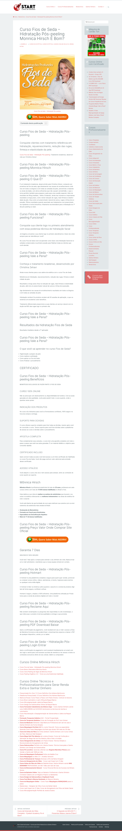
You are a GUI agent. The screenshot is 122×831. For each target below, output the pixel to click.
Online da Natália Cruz (39, 754)
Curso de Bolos (93, 171)
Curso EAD (92, 212)
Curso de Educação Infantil (94, 182)
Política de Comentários (103, 824)
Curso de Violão (93, 201)
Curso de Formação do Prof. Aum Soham (44, 720)
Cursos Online (93, 239)
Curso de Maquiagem (95, 190)
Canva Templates (94, 140)
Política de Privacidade (77, 824)
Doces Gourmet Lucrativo (93, 254)
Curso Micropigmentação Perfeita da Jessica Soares (37, 790)
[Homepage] (24, 7)
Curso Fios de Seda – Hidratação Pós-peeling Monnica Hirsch (40, 667)
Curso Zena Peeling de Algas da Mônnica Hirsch (36, 672)
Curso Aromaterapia (95, 160)
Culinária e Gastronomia (96, 147)
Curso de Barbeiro (94, 169)
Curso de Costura (94, 178)
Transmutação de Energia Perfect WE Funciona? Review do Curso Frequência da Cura (97, 99)
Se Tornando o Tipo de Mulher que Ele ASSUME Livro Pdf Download (96, 79)
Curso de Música (94, 192)
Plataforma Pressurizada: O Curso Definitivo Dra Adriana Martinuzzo (42, 695)
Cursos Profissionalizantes (65, 6)
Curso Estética (48, 44)
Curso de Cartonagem (95, 174)
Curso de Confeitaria (95, 176)
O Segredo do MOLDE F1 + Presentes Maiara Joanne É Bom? (64, 811)
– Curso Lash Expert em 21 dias (41, 761)
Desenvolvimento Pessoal (94, 250)
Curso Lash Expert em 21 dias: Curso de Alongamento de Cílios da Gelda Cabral (46, 788)
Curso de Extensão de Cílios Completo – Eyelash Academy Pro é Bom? (31, 812)
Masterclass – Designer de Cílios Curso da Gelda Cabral (38, 786)
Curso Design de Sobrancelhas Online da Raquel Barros (38, 704)
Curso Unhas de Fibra (95, 237)
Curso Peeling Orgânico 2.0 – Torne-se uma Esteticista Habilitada (41, 674)
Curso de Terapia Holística (94, 198)
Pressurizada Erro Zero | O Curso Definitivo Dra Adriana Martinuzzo (42, 693)
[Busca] (107, 5)
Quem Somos (66, 824)
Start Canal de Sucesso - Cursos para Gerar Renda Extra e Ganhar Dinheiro (36, 824)
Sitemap (107, 827)
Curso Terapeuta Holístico (94, 234)
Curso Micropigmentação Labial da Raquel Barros (36, 702)
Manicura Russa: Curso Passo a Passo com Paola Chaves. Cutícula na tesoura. (46, 698)
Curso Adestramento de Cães (96, 150)
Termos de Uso (93, 827)
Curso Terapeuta (94, 230)
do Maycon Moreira (39, 779)
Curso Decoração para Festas (95, 204)
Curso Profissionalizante (94, 227)
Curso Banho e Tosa (95, 165)
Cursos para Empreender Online (97, 277)
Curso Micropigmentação (94, 220)
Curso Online (92, 224)
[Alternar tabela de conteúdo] (45, 123)
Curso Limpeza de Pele (95, 217)
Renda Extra (79, 6)
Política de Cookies (90, 824)
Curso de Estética (36, 44)
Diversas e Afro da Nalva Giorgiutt (41, 759)
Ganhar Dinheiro (90, 6)
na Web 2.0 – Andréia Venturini (36, 756)
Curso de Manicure (94, 187)
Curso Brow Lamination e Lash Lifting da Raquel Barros (38, 700)
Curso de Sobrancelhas (96, 194)
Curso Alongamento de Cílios (95, 155)
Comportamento (93, 142)
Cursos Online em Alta (61, 44)
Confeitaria (92, 144)
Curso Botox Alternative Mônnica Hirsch (33, 669)
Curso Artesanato (94, 162)
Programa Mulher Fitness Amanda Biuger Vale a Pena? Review (97, 106)
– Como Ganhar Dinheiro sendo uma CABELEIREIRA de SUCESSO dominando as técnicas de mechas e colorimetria (46, 709)
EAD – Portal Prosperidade (39, 718)
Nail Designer (93, 260)
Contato (101, 827)
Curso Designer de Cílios (94, 209)
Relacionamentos (94, 262)
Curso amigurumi (94, 158)
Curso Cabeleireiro (94, 167)
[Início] (15, 825)
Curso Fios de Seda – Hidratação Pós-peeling (47, 111)
